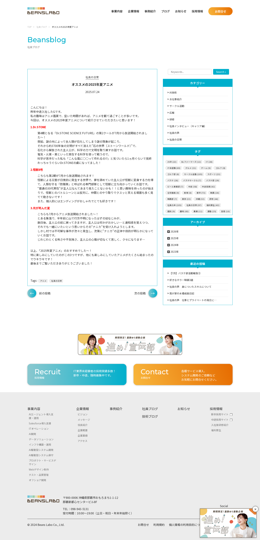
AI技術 (173, 92)
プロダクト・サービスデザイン (42, 462)
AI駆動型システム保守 (41, 455)
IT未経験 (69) (173, 168)
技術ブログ (150, 416)
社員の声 (174, 133)
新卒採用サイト (220, 414)
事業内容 (33, 408)
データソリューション (41, 439)
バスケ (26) (172, 180)
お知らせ (180, 11)
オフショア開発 (37, 480)
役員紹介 (83, 425)
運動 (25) (211, 211)
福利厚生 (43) (213, 205)
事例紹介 (150, 11)
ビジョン (83, 414)
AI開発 (32, 434)
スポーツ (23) (213, 174)
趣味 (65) (184, 211)
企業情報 (82, 408)
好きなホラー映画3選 (181, 280)
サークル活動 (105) (193, 174)
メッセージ (84, 419)
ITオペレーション (39, 428)
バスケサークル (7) (192, 180)
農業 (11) (198, 211)
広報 (171, 112)
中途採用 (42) (208, 186)
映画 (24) (214, 192)
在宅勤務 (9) (173, 192)
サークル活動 (176, 106)
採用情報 (216, 408)
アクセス (82, 441)
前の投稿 (44, 293)
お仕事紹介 (175, 99)
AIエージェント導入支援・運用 (41, 416)
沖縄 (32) (200, 199)
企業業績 (83, 435)
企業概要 (83, 430)
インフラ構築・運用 (40, 444)
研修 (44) (213, 199)
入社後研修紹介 (220, 425)
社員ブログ (41, 26)
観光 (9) (171, 211)
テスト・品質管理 (39, 475)
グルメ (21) (190, 168)
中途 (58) (192, 186)
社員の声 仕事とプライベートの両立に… (192, 300)
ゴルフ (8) (221, 168)
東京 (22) (186, 199)
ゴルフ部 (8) (173, 174)
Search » (221, 72)
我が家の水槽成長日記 (181, 293)
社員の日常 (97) (194, 205)
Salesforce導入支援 (40, 423)
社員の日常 (92, 77)
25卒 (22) (172, 161)
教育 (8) (188, 192)
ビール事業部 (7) (175, 186)
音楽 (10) (225, 211)
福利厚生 (216, 430)
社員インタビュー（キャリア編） (188, 126)
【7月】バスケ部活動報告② (185, 273)
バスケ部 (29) (212, 180)
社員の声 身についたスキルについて (190, 286)
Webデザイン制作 (39, 469)
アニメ (43, 280)
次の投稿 (140, 293)
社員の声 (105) (174, 205)
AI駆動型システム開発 (41, 450)
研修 (171, 119)
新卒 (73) (201, 192)
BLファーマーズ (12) (191, 161)
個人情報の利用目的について (187, 524)
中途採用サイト (220, 419)
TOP (29, 26)
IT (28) (209, 161)
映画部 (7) (172, 199)
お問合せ (220, 11)
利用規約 (159, 524)
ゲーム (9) (206, 168)
